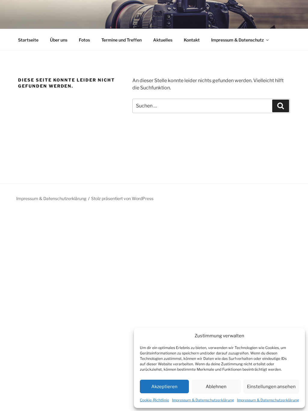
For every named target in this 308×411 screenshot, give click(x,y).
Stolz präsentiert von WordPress (122, 198)
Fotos (84, 39)
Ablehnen (216, 386)
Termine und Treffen (121, 39)
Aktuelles (162, 39)
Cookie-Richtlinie (154, 400)
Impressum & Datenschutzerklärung (203, 400)
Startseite (28, 39)
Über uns (58, 39)
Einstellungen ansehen (271, 386)
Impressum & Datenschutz (237, 39)
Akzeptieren (164, 386)
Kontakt (192, 39)
